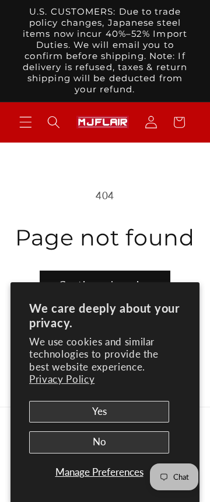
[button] (26, 122)
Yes (99, 411)
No (99, 442)
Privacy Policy (61, 379)
